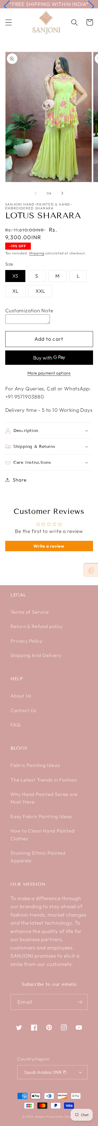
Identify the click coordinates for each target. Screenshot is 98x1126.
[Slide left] (36, 193)
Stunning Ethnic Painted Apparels (38, 857)
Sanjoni (40, 1116)
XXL (40, 291)
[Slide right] (62, 193)
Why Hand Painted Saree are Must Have (44, 798)
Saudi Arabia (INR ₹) (45, 1072)
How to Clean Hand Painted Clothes (42, 834)
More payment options (49, 373)
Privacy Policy (26, 641)
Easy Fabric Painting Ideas (41, 816)
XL (15, 291)
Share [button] (19, 480)
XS (15, 276)
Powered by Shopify (61, 1116)
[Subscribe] (79, 1002)
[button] (7, 6)
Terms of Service (29, 612)
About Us (20, 696)
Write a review (49, 546)
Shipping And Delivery (35, 655)
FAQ (15, 725)
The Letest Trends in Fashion (43, 780)
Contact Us (23, 710)
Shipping (36, 253)
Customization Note (29, 310)
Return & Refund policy (36, 626)
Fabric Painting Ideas (35, 765)
